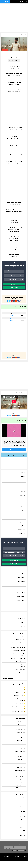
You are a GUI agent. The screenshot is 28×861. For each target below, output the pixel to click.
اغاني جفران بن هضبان (20, 765)
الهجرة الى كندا (22, 615)
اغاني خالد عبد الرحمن (20, 737)
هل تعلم (23, 510)
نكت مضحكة (22, 480)
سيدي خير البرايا (22, 658)
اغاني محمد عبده (21, 721)
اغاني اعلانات (22, 822)
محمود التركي (16, 650)
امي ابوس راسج (22, 642)
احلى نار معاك (22, 653)
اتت (22, 687)
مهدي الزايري (18, 639)
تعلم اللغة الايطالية (21, 589)
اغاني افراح (22, 833)
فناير (20, 637)
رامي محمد (19, 645)
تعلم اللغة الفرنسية (21, 573)
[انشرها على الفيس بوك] (8, 300)
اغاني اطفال (22, 827)
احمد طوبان (18, 675)
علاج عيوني (23, 650)
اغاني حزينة (22, 816)
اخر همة (23, 675)
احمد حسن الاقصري (13, 658)
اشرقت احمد (12, 661)
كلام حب (23, 484)
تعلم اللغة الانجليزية (21, 570)
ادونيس (18, 664)
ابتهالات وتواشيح (21, 529)
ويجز (17, 669)
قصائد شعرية (22, 522)
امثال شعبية (22, 503)
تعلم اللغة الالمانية (21, 581)
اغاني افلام (22, 819)
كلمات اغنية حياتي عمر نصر (20, 35)
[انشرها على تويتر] (10, 300)
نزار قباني (23, 525)
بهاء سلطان (14, 706)
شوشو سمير (18, 672)
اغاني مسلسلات (22, 824)
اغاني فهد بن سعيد (21, 767)
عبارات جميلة (22, 491)
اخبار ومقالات (22, 472)
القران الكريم (7, 1)
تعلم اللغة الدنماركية (21, 600)
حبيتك (22, 698)
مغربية (23, 637)
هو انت (21, 695)
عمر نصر (18, 53)
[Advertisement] (14, 18)
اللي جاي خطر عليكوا (21, 647)
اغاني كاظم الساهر (21, 785)
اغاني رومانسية (22, 814)
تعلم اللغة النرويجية (21, 596)
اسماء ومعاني (22, 487)
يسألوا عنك (23, 656)
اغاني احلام (23, 748)
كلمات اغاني (21, 1)
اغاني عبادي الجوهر (21, 743)
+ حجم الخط (17, 60)
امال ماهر (14, 711)
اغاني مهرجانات (22, 803)
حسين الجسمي (15, 690)
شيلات (23, 797)
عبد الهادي (10, 318)
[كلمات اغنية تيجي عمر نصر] (14, 430)
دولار (24, 639)
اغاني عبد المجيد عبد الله (20, 729)
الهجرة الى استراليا (21, 618)
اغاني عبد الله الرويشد (21, 740)
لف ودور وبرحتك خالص (20, 661)
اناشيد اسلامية (22, 533)
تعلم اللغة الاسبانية (21, 585)
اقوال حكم (23, 499)
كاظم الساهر (17, 687)
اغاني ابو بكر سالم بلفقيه (20, 770)
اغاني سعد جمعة (21, 773)
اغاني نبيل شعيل (21, 759)
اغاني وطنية (22, 835)
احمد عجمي (15, 653)
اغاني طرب (23, 808)
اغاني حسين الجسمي (21, 732)
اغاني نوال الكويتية (21, 756)
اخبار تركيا (23, 622)
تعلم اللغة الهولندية (21, 608)
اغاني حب (23, 811)
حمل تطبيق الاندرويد (14, 284)
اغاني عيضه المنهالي (21, 762)
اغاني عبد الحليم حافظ (20, 788)
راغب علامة (16, 709)
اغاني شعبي (22, 805)
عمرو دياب (17, 698)
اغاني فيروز (23, 782)
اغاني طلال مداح (21, 724)
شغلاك (23, 672)
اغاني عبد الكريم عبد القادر (20, 751)
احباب (22, 692)
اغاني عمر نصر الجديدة (21, 420)
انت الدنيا (21, 709)
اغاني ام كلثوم (22, 779)
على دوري (23, 664)
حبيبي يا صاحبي (22, 669)
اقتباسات (23, 506)
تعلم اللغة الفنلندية (21, 604)
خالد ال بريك (15, 666)
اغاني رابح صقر (22, 727)
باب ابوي (21, 703)
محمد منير (17, 656)
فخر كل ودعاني (22, 666)
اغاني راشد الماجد (21, 735)
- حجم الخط (11, 60)
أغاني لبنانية (5, 50)
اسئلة (24, 518)
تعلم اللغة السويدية (21, 592)
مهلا (24, 645)
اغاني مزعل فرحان (21, 746)
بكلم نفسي (21, 706)
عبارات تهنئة (22, 495)
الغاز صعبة (23, 476)
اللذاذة (21, 701)
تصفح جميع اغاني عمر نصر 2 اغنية (14, 449)
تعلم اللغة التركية (21, 577)
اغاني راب (23, 800)
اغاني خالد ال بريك (21, 754)
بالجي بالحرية (20, 711)
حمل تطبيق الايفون (14, 287)
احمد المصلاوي (14, 642)
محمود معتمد (12, 647)
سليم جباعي (10, 320)
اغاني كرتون (22, 830)
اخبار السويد (22, 626)
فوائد (24, 514)
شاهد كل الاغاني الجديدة (8, 678)
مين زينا (21, 690)
